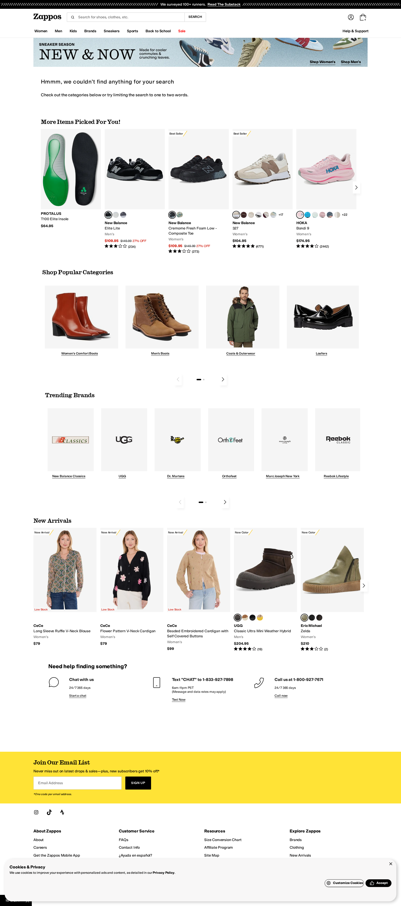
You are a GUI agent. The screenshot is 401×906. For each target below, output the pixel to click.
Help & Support (356, 31)
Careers (40, 847)
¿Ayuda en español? (135, 855)
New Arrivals (300, 855)
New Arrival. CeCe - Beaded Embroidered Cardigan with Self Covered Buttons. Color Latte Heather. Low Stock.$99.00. (198, 589)
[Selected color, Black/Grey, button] (172, 215)
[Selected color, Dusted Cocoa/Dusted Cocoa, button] (237, 617)
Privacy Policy (163, 873)
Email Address (50, 783)
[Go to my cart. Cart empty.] (363, 17)
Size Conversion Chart (223, 840)
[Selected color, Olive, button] (304, 617)
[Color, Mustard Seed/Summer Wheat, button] (260, 617)
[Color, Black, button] (312, 617)
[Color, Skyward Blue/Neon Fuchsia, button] (307, 215)
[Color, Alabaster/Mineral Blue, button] (337, 215)
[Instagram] (36, 812)
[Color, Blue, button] (116, 215)
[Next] (356, 187)
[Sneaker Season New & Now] (200, 52)
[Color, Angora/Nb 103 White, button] (273, 215)
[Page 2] (203, 379)
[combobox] (125, 17)
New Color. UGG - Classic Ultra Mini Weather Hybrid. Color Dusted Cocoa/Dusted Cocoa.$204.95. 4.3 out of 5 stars (265, 590)
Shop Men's (351, 62)
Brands (296, 840)
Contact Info (129, 847)
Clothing (297, 847)
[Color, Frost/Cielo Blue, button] (315, 215)
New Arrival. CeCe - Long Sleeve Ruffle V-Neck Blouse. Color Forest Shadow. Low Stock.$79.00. (65, 587)
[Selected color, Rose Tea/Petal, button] (300, 215)
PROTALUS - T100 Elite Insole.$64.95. (71, 178)
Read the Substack (223, 4)
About (38, 840)
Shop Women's (323, 62)
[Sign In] (350, 17)
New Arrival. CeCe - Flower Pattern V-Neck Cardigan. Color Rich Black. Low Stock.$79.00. (131, 587)
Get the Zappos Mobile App (56, 855)
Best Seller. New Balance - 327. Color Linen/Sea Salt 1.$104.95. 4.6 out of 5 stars (263, 189)
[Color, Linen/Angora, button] (251, 215)
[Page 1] (199, 379)
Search (195, 17)
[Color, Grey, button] (123, 215)
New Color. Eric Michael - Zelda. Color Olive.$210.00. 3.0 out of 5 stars (332, 590)
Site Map (211, 855)
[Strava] (62, 812)
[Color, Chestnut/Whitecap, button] (245, 617)
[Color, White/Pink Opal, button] (322, 215)
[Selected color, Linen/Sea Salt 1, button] (236, 215)
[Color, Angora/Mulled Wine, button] (266, 215)
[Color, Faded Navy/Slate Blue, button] (329, 215)
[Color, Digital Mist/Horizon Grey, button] (258, 215)
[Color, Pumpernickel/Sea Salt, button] (243, 215)
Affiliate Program (218, 847)
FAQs (123, 840)
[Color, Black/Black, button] (252, 617)
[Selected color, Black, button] (108, 215)
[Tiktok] (49, 812)
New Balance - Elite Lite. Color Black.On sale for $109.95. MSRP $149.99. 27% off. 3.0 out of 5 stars (135, 189)
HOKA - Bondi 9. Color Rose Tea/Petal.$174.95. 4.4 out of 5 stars (326, 189)
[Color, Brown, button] (319, 617)
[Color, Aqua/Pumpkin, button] (179, 215)
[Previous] (178, 379)
